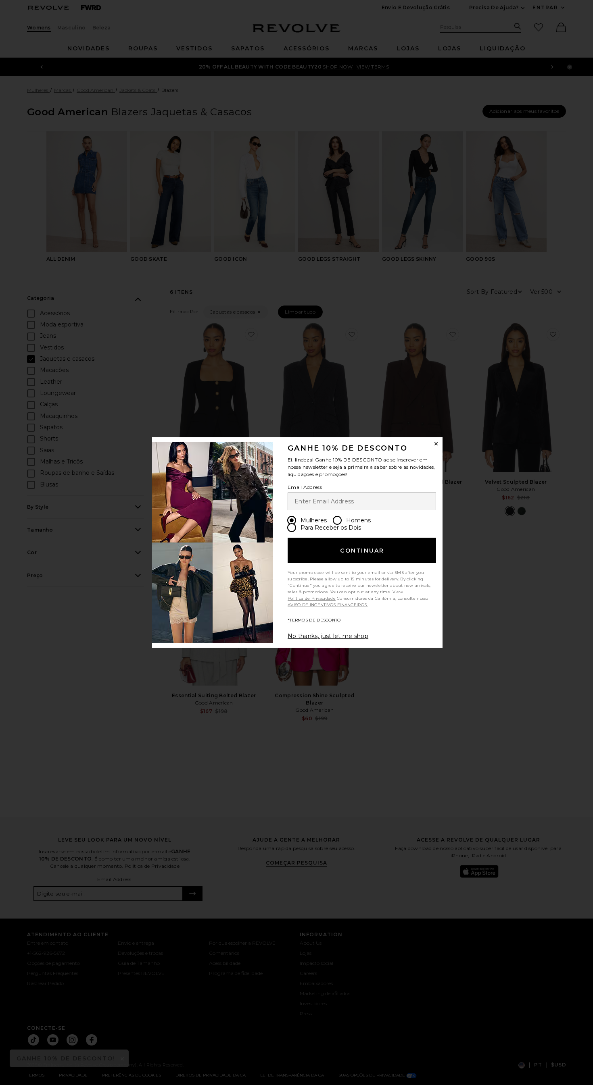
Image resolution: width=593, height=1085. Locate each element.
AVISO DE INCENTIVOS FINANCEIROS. (328, 604)
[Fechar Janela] (436, 443)
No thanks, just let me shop (328, 636)
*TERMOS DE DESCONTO (314, 620)
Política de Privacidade (312, 598)
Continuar (362, 550)
